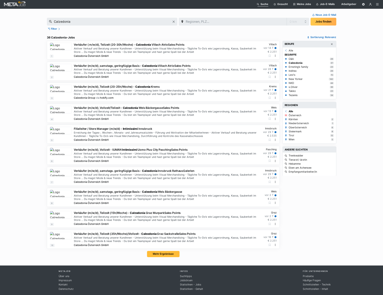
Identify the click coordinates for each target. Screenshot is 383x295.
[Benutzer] (370, 4)
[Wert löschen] (173, 21)
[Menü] (377, 4)
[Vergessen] (269, 56)
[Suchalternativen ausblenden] (332, 44)
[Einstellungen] (363, 4)
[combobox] (112, 22)
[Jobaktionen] (275, 56)
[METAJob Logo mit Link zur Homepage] (15, 4)
